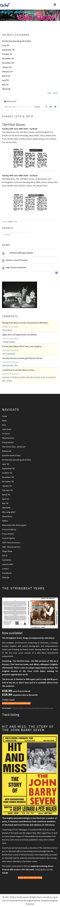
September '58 (8, 49)
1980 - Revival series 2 (11, 547)
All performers (8, 438)
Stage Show (7, 551)
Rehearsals (6, 451)
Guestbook (6, 573)
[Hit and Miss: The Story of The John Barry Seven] (30, 774)
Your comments (8, 353)
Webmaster (11, 101)
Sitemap (5, 577)
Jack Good (6, 429)
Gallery (5, 520)
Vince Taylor (7, 330)
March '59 (6, 76)
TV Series (6, 433)
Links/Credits (7, 564)
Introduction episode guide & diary (16, 41)
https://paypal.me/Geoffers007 (16, 703)
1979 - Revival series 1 (11, 542)
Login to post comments (16, 267)
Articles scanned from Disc (17, 260)
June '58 (5, 45)
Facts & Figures (8, 538)
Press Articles (8, 534)
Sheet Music (7, 516)
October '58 (7, 54)
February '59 (7, 71)
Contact (5, 568)
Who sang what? (8, 512)
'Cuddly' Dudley (8, 342)
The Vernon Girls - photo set (13, 446)
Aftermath (6, 89)
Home (4, 416)
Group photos (8, 442)
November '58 (8, 58)
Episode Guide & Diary (11, 455)
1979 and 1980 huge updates (19, 253)
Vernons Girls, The (9, 365)
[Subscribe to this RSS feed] (57, 273)
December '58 (8, 63)
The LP (5, 555)
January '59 (6, 67)
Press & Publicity (9, 529)
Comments (6, 560)
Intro (4, 425)
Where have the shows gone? (14, 525)
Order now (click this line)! (30, 877)
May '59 (5, 84)
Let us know (6, 708)
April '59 (5, 80)
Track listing (10, 714)
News (4, 420)
